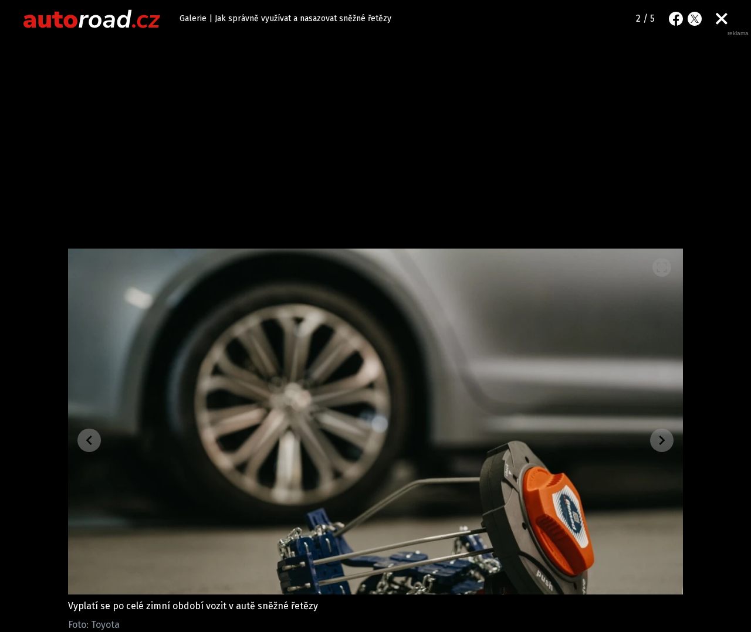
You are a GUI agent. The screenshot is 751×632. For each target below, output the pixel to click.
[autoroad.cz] (92, 18)
